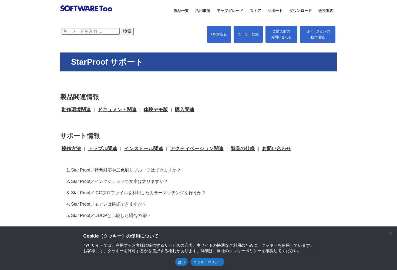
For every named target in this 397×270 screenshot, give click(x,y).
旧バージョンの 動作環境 (317, 34)
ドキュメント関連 (117, 109)
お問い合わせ (276, 148)
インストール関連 (143, 148)
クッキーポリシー (207, 262)
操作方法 (71, 148)
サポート (275, 10)
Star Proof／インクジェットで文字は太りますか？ (119, 181)
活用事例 (202, 10)
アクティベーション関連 (197, 148)
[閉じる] (390, 233)
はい (181, 262)
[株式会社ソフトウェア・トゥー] (86, 18)
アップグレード (230, 10)
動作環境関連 (76, 109)
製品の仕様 (243, 148)
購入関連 (184, 109)
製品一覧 (181, 10)
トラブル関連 (102, 148)
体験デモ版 (156, 109)
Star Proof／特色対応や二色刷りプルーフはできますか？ (126, 170)
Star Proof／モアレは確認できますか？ (108, 204)
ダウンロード (300, 10)
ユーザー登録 (248, 34)
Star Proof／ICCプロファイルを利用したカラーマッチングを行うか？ (138, 192)
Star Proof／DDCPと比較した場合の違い (110, 215)
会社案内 (326, 10)
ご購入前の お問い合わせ (281, 34)
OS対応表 (219, 34)
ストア (255, 10)
